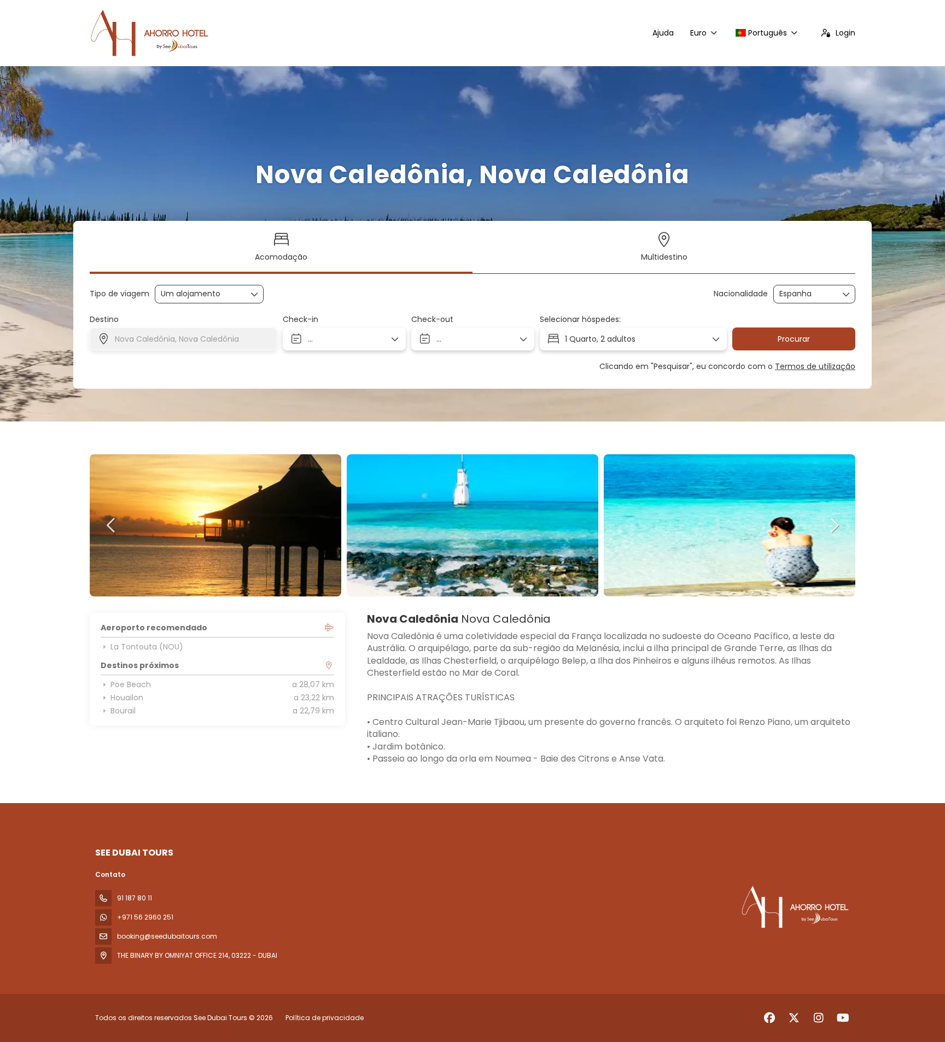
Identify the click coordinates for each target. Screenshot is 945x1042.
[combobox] (806, 293)
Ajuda (663, 32)
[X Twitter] (794, 1018)
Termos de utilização (815, 366)
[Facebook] (769, 1018)
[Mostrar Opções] (846, 294)
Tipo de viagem (119, 294)
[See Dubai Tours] (794, 907)
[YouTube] (843, 1018)
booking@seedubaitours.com (167, 936)
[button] (111, 525)
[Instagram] (818, 1018)
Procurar (794, 338)
